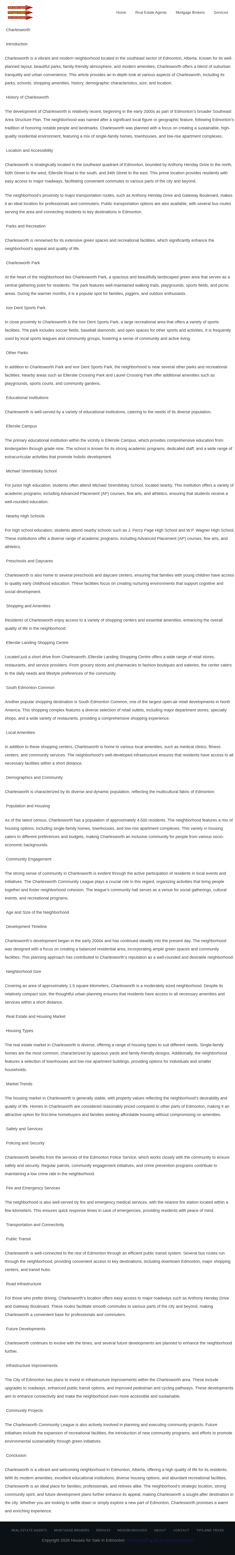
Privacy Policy (138, 1540)
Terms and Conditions (173, 1540)
